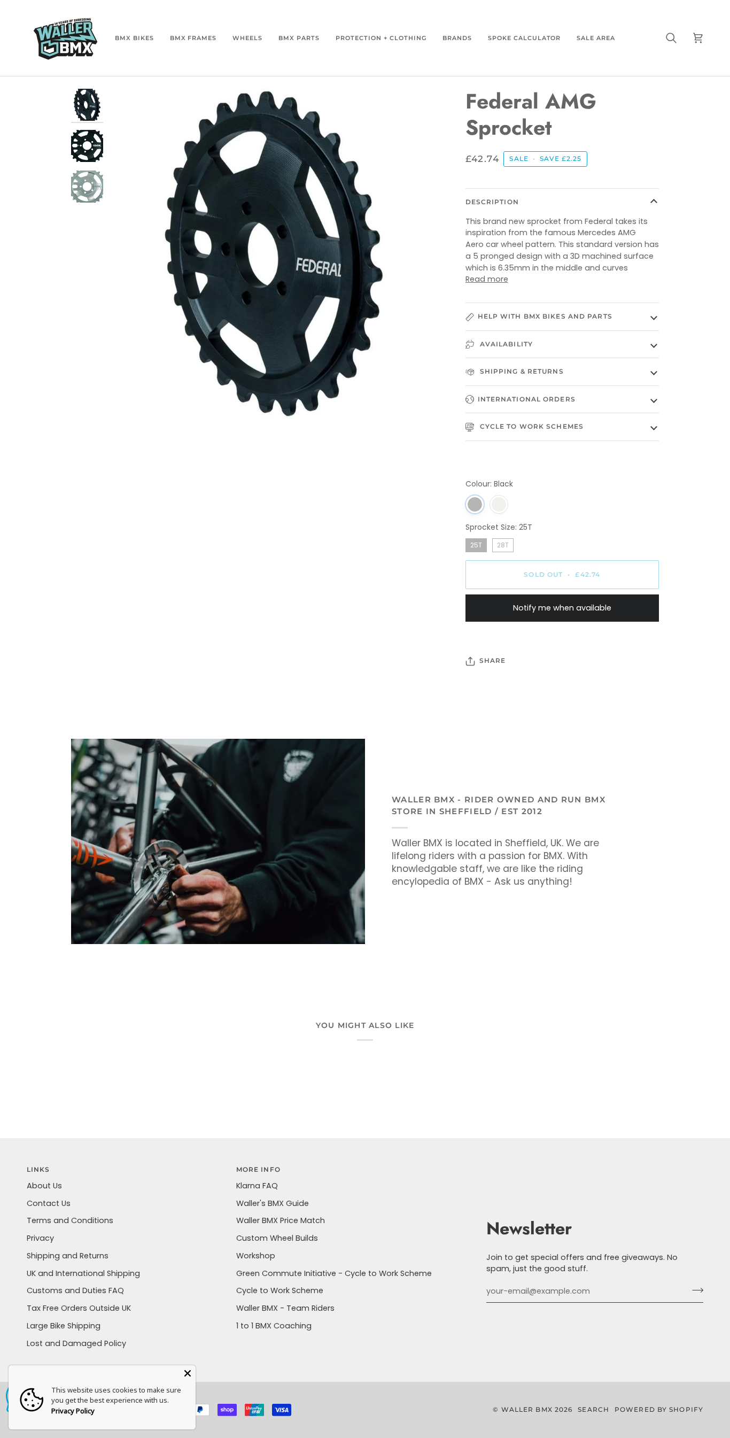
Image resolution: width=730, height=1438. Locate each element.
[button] (134, 38)
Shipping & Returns (521, 371)
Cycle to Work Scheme (279, 1290)
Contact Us (49, 1203)
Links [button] (38, 1169)
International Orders (527, 399)
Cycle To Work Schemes (531, 426)
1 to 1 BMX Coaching (274, 1325)
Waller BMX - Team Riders (285, 1308)
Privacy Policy (73, 1411)
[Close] (187, 1373)
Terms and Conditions (70, 1220)
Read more (486, 279)
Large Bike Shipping (63, 1325)
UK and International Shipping (83, 1273)
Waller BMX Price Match (280, 1220)
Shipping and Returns (67, 1255)
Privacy (40, 1238)
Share (492, 660)
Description (492, 202)
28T (503, 544)
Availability (505, 344)
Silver (499, 504)
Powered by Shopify (659, 1409)
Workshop (255, 1255)
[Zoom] (273, 254)
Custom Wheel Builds (277, 1238)
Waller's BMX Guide (272, 1203)
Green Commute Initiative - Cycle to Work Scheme (334, 1273)
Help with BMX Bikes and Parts (545, 316)
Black (474, 504)
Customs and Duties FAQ (75, 1290)
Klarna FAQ (257, 1185)
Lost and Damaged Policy (76, 1343)
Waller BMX (527, 1409)
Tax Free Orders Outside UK (79, 1308)
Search (593, 1409)
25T (476, 544)
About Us (44, 1185)
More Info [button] (258, 1169)
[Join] (694, 1289)
